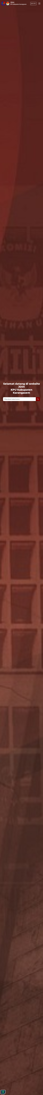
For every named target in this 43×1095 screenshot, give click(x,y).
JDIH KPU (33, 3)
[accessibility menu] (3, 1092)
